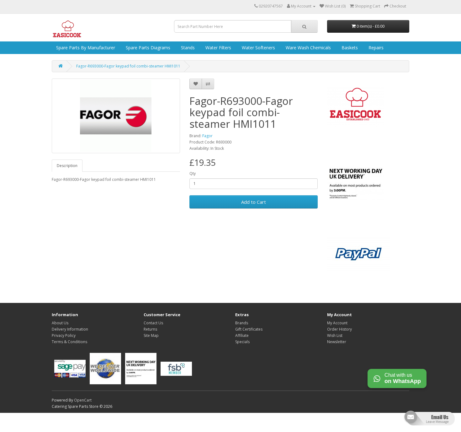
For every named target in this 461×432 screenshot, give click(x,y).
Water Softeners (258, 48)
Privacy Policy (64, 335)
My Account (337, 323)
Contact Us (153, 323)
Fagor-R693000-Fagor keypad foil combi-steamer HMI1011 (128, 66)
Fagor (207, 135)
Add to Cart (253, 202)
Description (67, 165)
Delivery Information (70, 329)
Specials (242, 341)
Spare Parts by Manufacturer (85, 48)
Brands (241, 323)
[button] (429, 420)
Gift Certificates (248, 329)
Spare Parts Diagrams (147, 48)
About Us (60, 323)
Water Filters (217, 48)
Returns (150, 329)
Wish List (334, 335)
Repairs (375, 48)
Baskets (349, 48)
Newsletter (336, 341)
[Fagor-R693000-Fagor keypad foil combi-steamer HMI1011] (116, 115)
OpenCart (83, 400)
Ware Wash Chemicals (307, 48)
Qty (192, 173)
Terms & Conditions (69, 341)
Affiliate (242, 335)
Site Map (151, 335)
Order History (339, 329)
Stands (187, 48)
